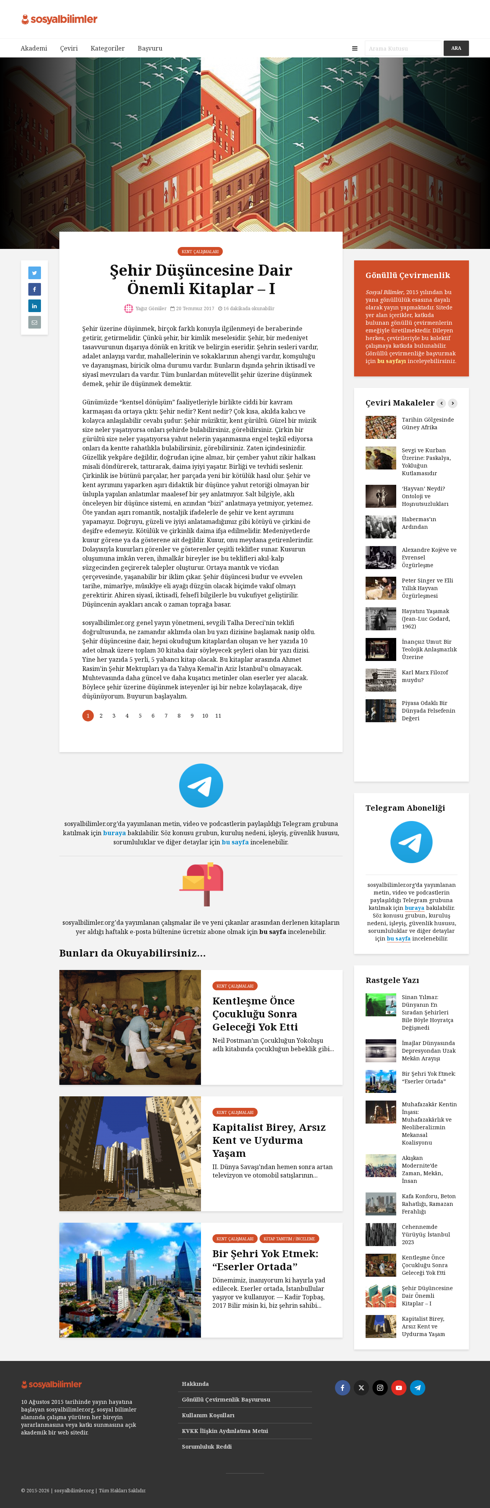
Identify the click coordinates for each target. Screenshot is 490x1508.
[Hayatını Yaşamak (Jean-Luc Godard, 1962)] (381, 618)
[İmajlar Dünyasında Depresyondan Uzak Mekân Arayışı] (381, 1050)
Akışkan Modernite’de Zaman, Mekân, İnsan (422, 1169)
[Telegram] (417, 1387)
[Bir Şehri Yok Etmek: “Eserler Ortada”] (130, 1279)
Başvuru (150, 48)
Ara (456, 48)
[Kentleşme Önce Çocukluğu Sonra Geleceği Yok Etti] (130, 1026)
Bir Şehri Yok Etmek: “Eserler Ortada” (265, 1260)
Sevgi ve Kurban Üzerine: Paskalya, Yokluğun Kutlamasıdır (426, 462)
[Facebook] (342, 1387)
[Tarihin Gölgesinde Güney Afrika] (381, 426)
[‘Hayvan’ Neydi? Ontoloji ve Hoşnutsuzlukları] (381, 495)
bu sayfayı (391, 361)
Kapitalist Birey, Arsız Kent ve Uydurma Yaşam (269, 1140)
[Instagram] (380, 1387)
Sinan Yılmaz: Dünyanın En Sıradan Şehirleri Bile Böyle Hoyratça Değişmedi (428, 1012)
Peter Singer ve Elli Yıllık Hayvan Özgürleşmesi (427, 588)
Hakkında (195, 1383)
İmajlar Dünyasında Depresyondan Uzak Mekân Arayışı (429, 1050)
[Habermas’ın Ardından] (381, 526)
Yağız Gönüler (151, 308)
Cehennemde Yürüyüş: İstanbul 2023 (426, 1234)
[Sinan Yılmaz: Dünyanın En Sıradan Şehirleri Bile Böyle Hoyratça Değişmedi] (381, 1004)
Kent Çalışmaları (200, 251)
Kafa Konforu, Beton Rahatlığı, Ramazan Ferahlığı (429, 1203)
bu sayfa (235, 842)
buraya (114, 833)
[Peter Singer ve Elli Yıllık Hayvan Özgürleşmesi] (381, 587)
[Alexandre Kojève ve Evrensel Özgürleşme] (381, 557)
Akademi (34, 48)
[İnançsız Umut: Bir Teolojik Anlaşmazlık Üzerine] (381, 649)
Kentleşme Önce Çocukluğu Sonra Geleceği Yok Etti (255, 1013)
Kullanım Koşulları (208, 1415)
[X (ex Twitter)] (361, 1387)
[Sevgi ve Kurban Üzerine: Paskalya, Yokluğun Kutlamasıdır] (381, 457)
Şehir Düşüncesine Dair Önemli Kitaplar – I (427, 1295)
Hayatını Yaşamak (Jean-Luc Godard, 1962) (426, 618)
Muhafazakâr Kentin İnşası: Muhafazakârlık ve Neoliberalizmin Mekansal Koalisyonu (429, 1123)
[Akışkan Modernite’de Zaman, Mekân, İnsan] (381, 1165)
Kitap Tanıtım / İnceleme (289, 1238)
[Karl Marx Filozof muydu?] (381, 679)
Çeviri (69, 48)
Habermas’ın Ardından (419, 522)
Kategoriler (108, 48)
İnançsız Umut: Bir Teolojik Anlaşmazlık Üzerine (429, 649)
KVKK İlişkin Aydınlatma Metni (225, 1430)
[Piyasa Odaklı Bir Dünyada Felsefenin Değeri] (381, 710)
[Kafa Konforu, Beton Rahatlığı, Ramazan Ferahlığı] (381, 1203)
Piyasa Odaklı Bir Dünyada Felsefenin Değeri (429, 710)
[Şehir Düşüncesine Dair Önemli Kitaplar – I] (381, 1295)
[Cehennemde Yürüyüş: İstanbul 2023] (381, 1234)
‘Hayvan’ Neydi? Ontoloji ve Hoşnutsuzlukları (425, 496)
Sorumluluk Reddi (207, 1446)
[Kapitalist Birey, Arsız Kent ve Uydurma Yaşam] (130, 1153)
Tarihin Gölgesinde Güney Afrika (428, 423)
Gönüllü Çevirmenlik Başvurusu (226, 1399)
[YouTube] (399, 1387)
